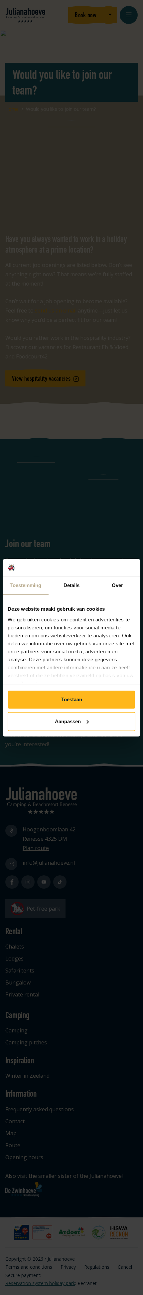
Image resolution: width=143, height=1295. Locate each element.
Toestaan (71, 699)
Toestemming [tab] (25, 585)
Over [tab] (117, 585)
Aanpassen (68, 721)
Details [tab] (72, 585)
